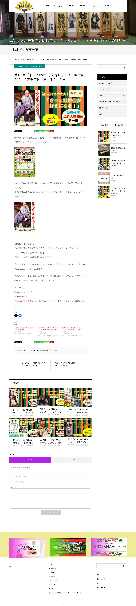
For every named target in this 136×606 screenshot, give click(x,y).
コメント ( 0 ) (30, 459)
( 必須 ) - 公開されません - (19, 482)
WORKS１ (71, 6)
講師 (100, 114)
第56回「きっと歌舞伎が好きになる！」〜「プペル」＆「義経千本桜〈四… (50, 412)
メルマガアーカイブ (105, 83)
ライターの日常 (104, 89)
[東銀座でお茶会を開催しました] (104, 150)
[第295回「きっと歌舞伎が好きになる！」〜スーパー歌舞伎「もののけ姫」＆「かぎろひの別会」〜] (104, 136)
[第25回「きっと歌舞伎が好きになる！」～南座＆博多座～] (23, 427)
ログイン (99, 575)
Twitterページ (20, 297)
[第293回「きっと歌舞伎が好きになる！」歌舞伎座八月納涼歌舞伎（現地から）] (104, 192)
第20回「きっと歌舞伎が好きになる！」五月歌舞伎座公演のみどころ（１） (72, 329)
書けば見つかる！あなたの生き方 (109, 102)
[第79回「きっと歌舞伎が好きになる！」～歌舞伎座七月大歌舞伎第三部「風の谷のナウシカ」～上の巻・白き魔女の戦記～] (23, 397)
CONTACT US (106, 6)
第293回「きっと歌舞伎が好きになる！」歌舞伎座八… (118, 191)
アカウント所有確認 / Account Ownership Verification (83, 18)
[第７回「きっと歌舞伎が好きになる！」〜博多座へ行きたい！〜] (78, 427)
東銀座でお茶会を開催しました (118, 149)
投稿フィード (100, 579)
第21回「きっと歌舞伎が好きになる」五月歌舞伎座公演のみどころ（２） (48, 329)
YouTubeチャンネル (22, 301)
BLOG (118, 6)
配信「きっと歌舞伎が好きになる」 (33, 66)
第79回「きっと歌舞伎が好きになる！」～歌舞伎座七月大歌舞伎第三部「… (23, 412)
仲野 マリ (25, 350)
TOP (47, 6)
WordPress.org (101, 587)
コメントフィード (102, 583)
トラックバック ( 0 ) (71, 459)
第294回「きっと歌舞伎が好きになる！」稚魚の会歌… (118, 163)
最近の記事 (104, 125)
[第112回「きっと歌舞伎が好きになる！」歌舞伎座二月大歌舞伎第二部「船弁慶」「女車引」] (50, 427)
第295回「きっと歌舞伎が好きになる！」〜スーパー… (118, 135)
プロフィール (94, 6)
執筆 (100, 95)
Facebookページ (21, 292)
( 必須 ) (19, 476)
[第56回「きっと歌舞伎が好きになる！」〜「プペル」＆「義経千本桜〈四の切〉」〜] (50, 397)
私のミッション (58, 6)
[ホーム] (10, 59)
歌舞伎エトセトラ (104, 108)
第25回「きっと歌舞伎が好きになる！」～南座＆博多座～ (23, 443)
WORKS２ (82, 6)
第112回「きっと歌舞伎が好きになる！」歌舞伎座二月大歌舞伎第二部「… (50, 443)
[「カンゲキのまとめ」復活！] (104, 178)
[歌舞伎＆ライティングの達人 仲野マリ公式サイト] (24, 6)
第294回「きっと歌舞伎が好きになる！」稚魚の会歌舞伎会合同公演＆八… (78, 412)
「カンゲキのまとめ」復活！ (118, 177)
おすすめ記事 (119, 125)
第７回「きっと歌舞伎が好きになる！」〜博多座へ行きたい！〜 (78, 442)
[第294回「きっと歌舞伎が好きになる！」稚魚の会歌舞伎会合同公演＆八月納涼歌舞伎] (78, 397)
